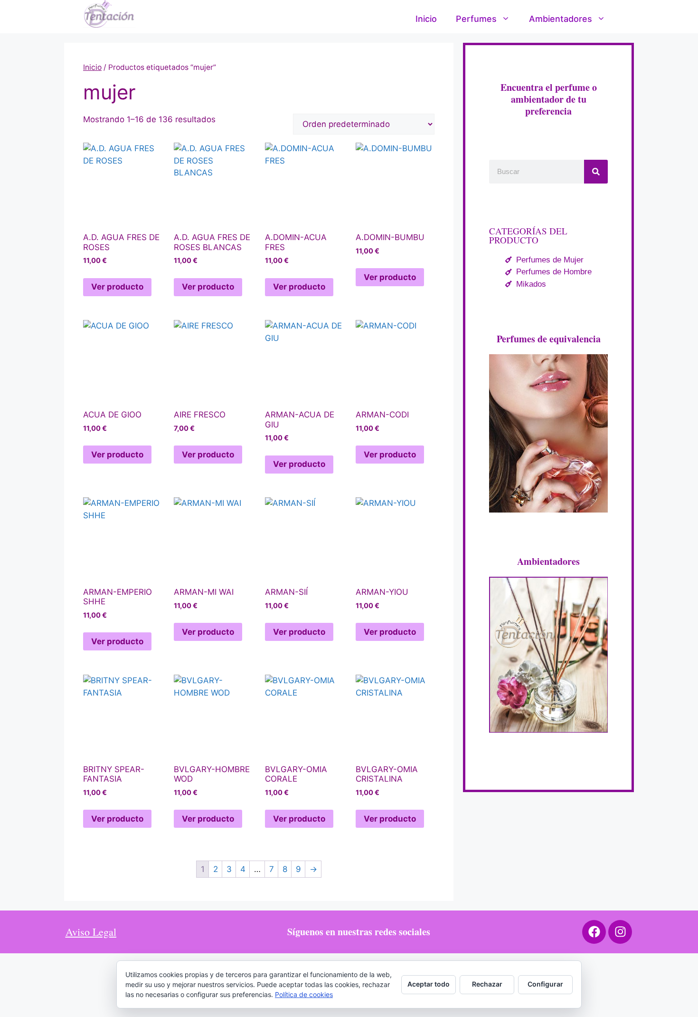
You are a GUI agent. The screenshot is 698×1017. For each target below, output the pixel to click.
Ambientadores (560, 19)
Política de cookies (304, 994)
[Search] (596, 172)
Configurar (545, 984)
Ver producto (117, 286)
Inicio (426, 19)
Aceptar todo (428, 984)
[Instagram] (620, 932)
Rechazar (487, 984)
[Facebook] (594, 932)
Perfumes (476, 19)
